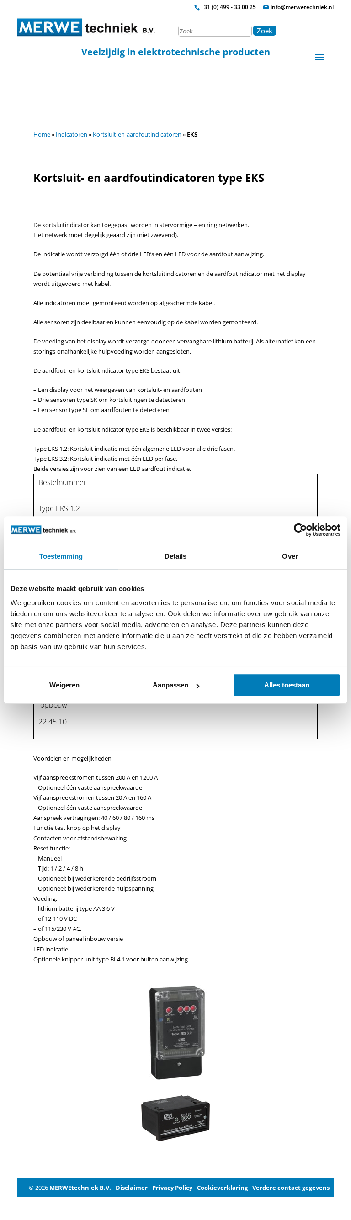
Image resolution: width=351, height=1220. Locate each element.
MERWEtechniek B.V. (80, 1187)
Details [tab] (176, 556)
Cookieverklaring (222, 1187)
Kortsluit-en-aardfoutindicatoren (137, 134)
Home (41, 134)
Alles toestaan (286, 685)
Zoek (264, 30)
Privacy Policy (172, 1187)
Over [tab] (290, 556)
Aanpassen (170, 685)
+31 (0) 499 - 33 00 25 (228, 7)
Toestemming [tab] (61, 556)
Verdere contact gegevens (291, 1187)
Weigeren (64, 685)
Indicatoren (71, 134)
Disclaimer (132, 1187)
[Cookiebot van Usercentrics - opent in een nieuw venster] (300, 530)
